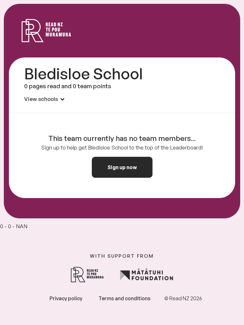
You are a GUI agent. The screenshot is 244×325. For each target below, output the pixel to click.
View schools (41, 99)
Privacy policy (66, 298)
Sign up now (122, 167)
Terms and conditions (124, 298)
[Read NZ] (46, 30)
